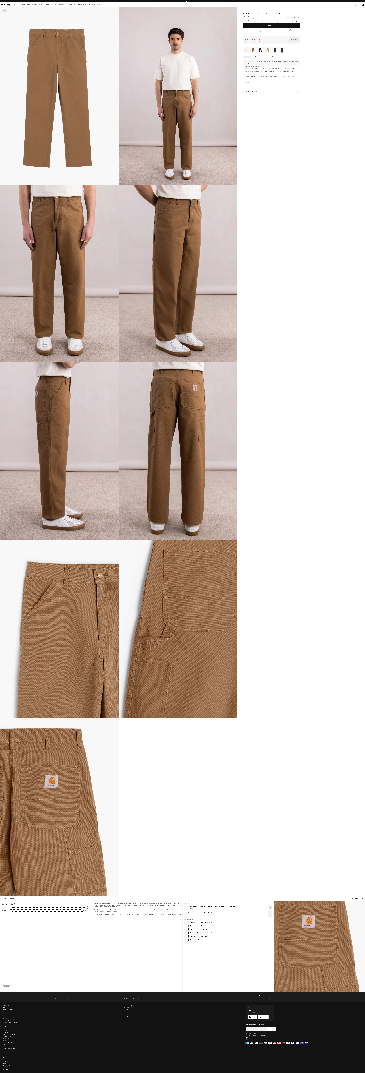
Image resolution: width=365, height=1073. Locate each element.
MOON (4, 1047)
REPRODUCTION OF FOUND (10, 1059)
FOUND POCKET (7, 1030)
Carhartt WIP (247, 12)
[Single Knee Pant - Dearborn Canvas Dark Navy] (275, 50)
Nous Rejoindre (128, 1010)
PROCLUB (5, 1053)
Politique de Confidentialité (131, 1016)
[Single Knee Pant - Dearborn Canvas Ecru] (246, 50)
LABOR (4, 1040)
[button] (19, 4)
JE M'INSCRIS (271, 1029)
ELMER (4, 1028)
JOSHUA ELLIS (6, 1036)
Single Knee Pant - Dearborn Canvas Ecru (201, 922)
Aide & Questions (129, 1008)
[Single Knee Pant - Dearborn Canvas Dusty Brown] (268, 50)
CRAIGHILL (5, 1020)
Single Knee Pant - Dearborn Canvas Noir (201, 936)
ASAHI (4, 1012)
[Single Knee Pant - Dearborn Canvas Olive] (282, 50)
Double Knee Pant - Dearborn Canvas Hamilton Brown (205, 925)
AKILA (4, 1008)
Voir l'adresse (294, 39)
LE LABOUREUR (7, 1042)
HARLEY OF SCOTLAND (9, 1034)
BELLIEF (4, 1014)
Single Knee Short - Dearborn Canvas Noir (202, 933)
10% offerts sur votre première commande (255, 1025)
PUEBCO (5, 1055)
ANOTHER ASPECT (7, 1010)
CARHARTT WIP (7, 1018)
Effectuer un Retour (129, 1005)
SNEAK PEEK (6, 1065)
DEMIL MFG (5, 1024)
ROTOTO (5, 1061)
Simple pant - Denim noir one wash (200, 940)
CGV (125, 1012)
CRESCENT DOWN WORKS (10, 1022)
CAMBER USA (6, 1016)
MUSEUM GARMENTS (8, 1049)
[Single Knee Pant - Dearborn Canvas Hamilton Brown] (253, 50)
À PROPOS (5, 1005)
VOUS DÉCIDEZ (7, 1069)
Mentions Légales (129, 1014)
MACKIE (4, 1044)
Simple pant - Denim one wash (198, 929)
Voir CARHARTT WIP (356, 898)
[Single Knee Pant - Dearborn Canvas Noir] (260, 50)
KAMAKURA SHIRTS (8, 1038)
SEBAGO (5, 1063)
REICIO (4, 1057)
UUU (3, 1067)
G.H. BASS (5, 1032)
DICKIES (4, 1026)
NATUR (4, 1051)
